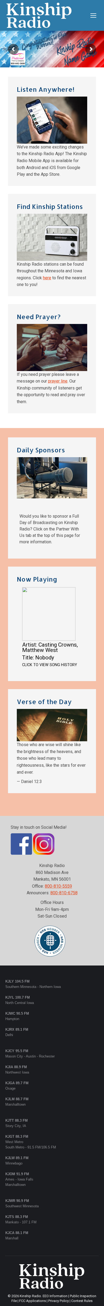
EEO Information (55, 1296)
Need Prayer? (39, 316)
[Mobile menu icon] (93, 15)
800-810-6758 (64, 892)
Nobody (44, 657)
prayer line (57, 381)
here (47, 277)
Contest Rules (82, 1301)
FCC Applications (32, 1301)
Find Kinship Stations (50, 206)
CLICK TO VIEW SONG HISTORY (49, 665)
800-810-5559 (58, 886)
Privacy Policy (58, 1301)
